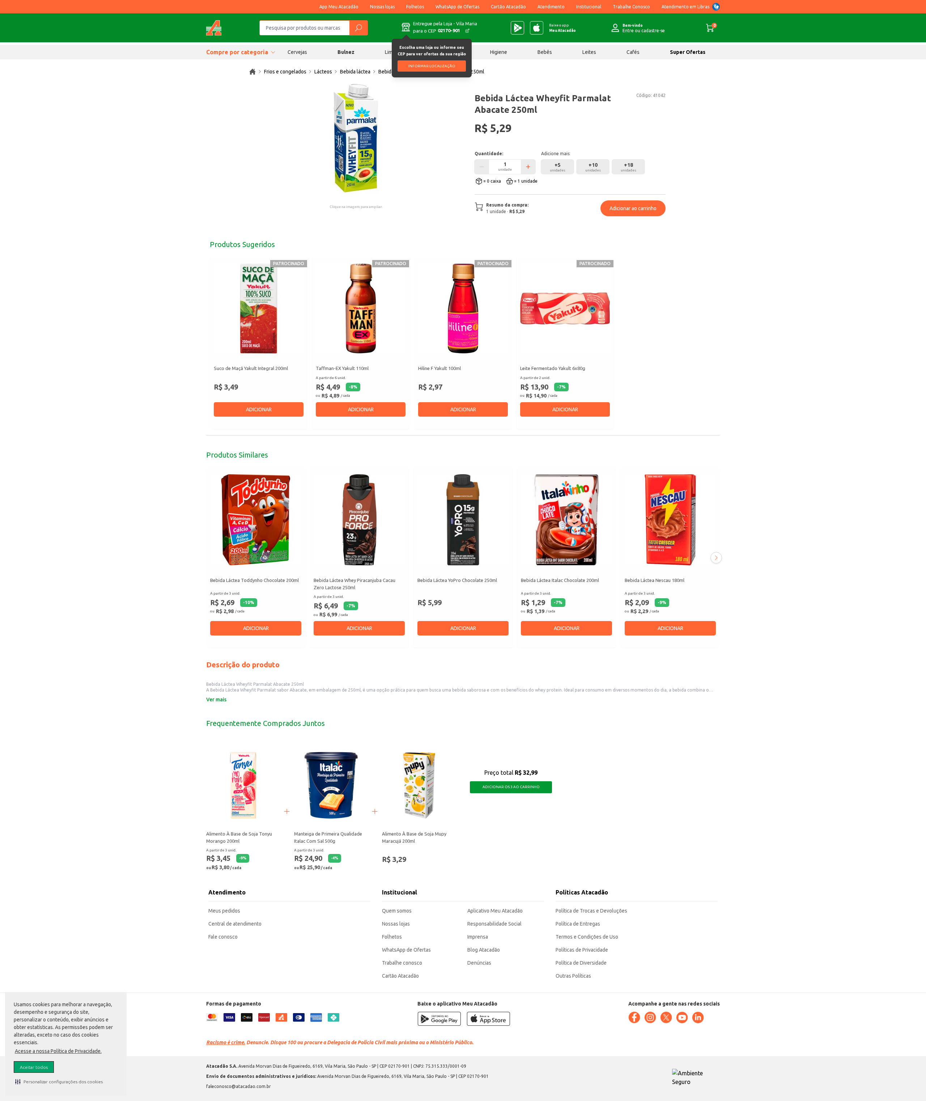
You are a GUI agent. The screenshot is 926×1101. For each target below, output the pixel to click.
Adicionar (259, 409)
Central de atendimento (235, 924)
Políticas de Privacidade (582, 950)
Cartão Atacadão (508, 6)
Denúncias (479, 963)
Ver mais (216, 699)
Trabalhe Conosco (631, 6)
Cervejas (297, 52)
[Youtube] (682, 1017)
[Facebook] (634, 1017)
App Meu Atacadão (338, 6)
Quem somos (397, 911)
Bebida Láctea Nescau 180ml (654, 580)
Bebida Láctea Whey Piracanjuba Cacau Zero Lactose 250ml (354, 584)
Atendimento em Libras (685, 6)
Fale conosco (223, 937)
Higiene (498, 52)
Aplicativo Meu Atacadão (495, 911)
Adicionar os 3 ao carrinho (511, 787)
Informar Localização (431, 66)
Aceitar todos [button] (34, 1067)
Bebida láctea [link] (355, 72)
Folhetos (415, 6)
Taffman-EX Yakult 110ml (342, 368)
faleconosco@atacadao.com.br (238, 1086)
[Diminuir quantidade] (482, 167)
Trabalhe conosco (402, 963)
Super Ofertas (687, 52)
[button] (59, 1081)
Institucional (588, 6)
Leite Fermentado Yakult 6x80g (552, 368)
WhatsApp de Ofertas (457, 6)
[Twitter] (666, 1017)
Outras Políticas (573, 976)
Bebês (545, 52)
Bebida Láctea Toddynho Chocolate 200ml (254, 580)
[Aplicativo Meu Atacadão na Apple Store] (536, 28)
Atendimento (551, 6)
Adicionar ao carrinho (633, 208)
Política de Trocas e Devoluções (591, 911)
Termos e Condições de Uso (587, 937)
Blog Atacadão (483, 950)
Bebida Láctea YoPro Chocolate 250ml (457, 580)
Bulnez (345, 52)
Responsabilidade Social (494, 924)
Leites (589, 52)
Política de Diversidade (581, 963)
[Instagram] (650, 1017)
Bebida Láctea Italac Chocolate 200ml (560, 580)
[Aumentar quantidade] (528, 167)
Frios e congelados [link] (285, 72)
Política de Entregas (578, 924)
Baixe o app (562, 28)
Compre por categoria (237, 52)
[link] (252, 71)
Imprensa (477, 937)
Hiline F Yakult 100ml (439, 368)
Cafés (633, 52)
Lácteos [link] (323, 72)
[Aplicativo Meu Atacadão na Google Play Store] (517, 28)
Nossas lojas (382, 6)
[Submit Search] (358, 28)
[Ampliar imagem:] (356, 138)
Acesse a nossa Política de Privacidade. (58, 1051)
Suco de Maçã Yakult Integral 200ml (251, 368)
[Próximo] (716, 558)
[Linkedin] (698, 1017)
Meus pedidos (224, 911)
